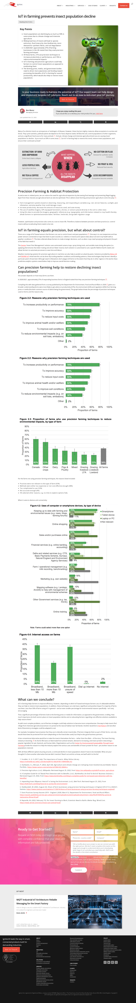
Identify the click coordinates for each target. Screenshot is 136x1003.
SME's (71, 975)
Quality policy (107, 953)
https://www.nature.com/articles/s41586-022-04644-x (47, 767)
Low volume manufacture (77, 956)
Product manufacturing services (44, 983)
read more (20, 913)
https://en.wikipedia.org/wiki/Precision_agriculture (95, 770)
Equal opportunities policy (110, 946)
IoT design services (41, 971)
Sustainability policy (109, 945)
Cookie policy (107, 940)
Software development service (44, 976)
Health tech (39, 955)
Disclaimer (106, 955)
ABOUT (59, 5)
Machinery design (74, 950)
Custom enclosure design (76, 943)
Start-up (72, 972)
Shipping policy (107, 958)
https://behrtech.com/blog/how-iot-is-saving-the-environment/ (43, 784)
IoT (37, 951)
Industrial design (74, 960)
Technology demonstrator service (79, 953)
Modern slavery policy (109, 951)
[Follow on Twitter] (116, 962)
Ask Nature (102, 726)
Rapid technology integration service (79, 951)
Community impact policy (110, 948)
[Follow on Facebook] (105, 962)
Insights (72, 982)
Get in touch (68, 100)
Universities (73, 970)
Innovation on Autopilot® (43, 961)
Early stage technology (42, 985)
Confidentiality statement (110, 956)
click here (99, 114)
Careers (38, 941)
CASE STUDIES (93, 5)
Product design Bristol (76, 955)
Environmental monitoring (43, 956)
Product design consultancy (43, 968)
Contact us (123, 6)
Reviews (38, 945)
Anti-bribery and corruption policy (112, 950)
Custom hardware (75, 946)
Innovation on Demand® (43, 963)
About (38, 940)
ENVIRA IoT (25, 256)
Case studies (73, 965)
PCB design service (41, 981)
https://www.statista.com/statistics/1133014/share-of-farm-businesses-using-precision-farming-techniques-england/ (70, 789)
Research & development (76, 938)
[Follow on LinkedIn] (108, 962)
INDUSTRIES (70, 5)
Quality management (42, 943)
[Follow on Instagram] (112, 962)
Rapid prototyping (41, 978)
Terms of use (107, 943)
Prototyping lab (74, 945)
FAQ (37, 946)
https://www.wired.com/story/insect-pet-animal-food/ (40, 803)
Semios (23, 245)
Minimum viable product (76, 948)
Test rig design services (76, 940)
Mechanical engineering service (44, 980)
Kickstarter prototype (75, 958)
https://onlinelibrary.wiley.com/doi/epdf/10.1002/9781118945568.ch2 (46, 762)
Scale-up (72, 973)
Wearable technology (42, 953)
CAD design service (75, 941)
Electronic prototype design (43, 975)
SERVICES (81, 5)
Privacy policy (107, 941)
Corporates (73, 977)
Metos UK (113, 254)
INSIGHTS (113, 5)
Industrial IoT (33, 926)
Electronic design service (42, 973)
